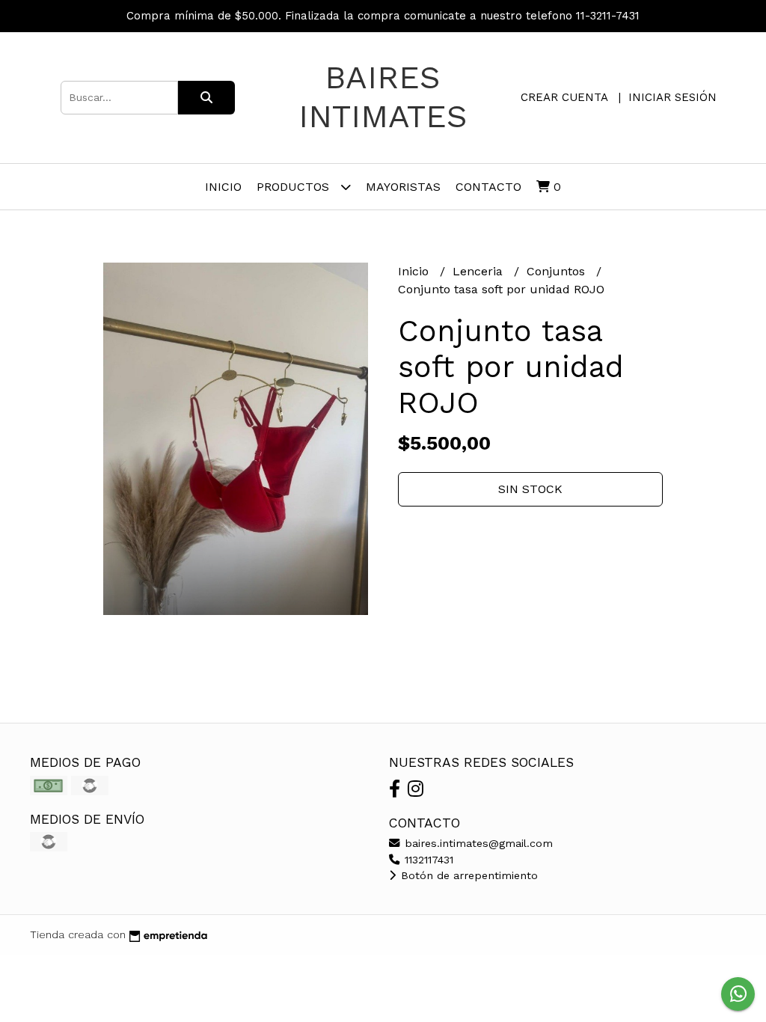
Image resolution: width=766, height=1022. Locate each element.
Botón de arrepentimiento (467, 875)
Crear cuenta (564, 97)
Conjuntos (558, 271)
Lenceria (479, 271)
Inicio (223, 187)
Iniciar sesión (672, 97)
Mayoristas (403, 187)
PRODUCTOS (295, 187)
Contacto (488, 187)
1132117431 (427, 860)
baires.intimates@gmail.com (477, 843)
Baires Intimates (383, 96)
